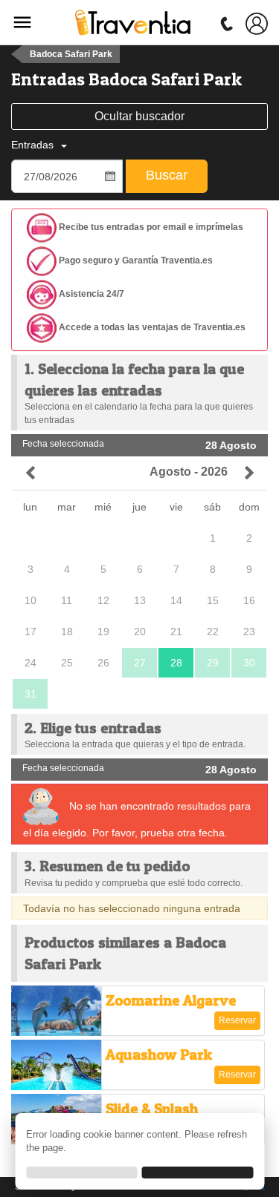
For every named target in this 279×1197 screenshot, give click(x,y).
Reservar (237, 1020)
